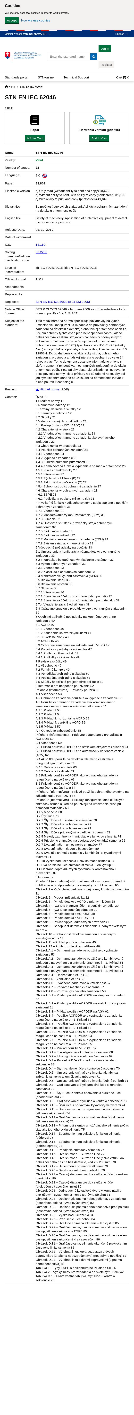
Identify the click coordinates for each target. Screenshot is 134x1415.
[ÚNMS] (24, 57)
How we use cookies (35, 20)
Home (12, 86)
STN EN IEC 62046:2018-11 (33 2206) (63, 301)
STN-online (46, 77)
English (120, 34)
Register (106, 64)
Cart (122, 77)
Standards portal (16, 77)
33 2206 (41, 252)
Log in (104, 48)
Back (10, 107)
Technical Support (76, 77)
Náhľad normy (49, 389)
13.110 (40, 244)
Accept (12, 20)
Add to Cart (35, 138)
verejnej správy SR (35, 34)
